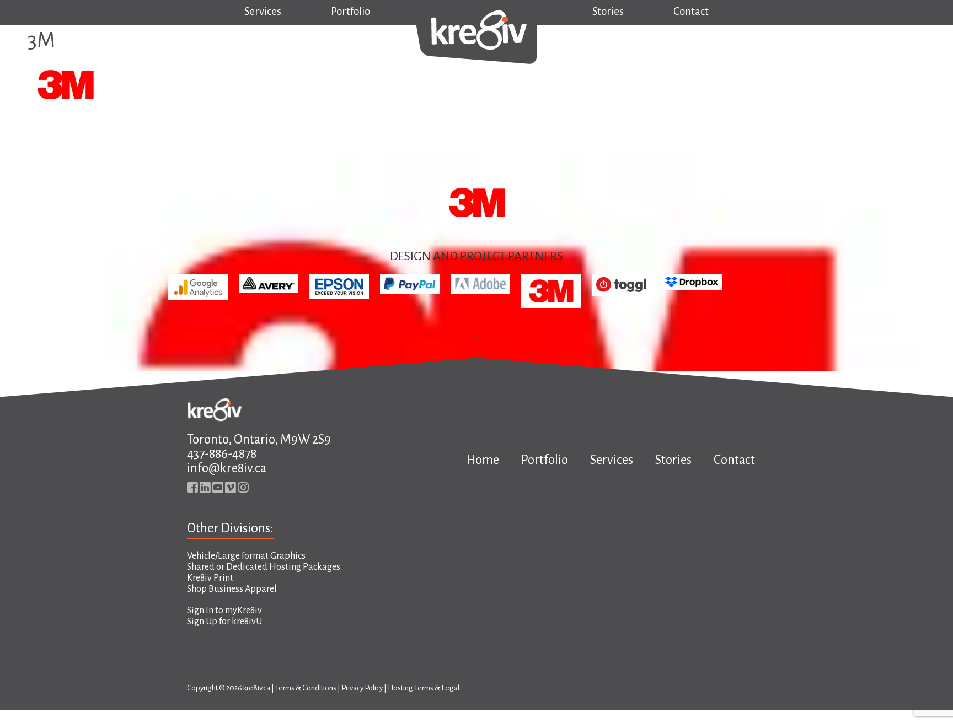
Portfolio (350, 11)
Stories (608, 11)
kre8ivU (247, 621)
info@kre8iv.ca (226, 468)
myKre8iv (243, 610)
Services (262, 11)
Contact (691, 11)
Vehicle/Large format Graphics (246, 556)
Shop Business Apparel (232, 589)
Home (483, 460)
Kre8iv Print (210, 578)
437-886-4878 (221, 454)
